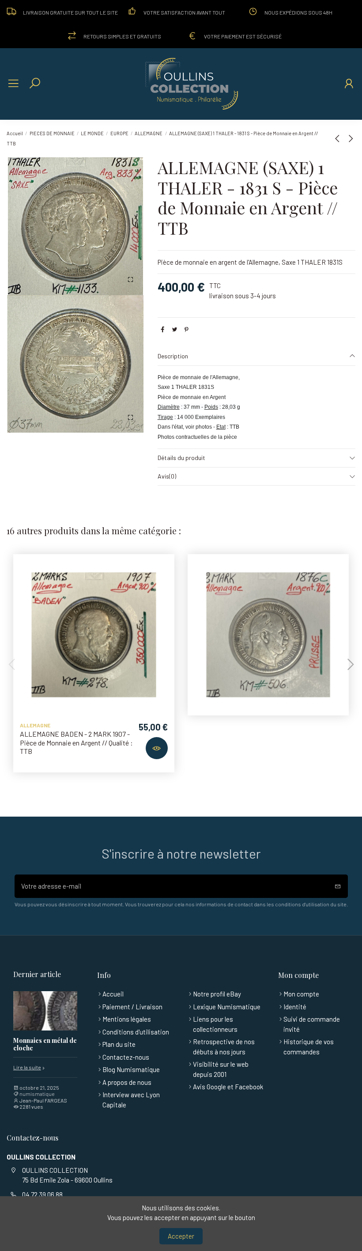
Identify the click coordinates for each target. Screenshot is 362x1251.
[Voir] (157, 748)
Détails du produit (181, 457)
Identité (294, 1007)
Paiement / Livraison (132, 1007)
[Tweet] (174, 329)
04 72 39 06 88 (42, 1194)
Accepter (181, 1236)
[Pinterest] (186, 329)
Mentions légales (126, 1019)
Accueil (113, 994)
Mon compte (301, 994)
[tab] (256, 356)
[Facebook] (162, 329)
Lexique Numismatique (226, 1007)
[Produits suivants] (350, 138)
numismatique (37, 1094)
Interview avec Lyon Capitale (131, 1100)
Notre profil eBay (217, 994)
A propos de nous (126, 1082)
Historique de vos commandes (308, 1047)
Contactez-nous (125, 1057)
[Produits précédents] (339, 138)
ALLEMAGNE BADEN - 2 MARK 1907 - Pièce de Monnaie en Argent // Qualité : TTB (76, 742)
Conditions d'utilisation (135, 1032)
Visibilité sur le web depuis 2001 (221, 1069)
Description (173, 356)
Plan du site (119, 1044)
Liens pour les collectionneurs (215, 1024)
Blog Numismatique (131, 1069)
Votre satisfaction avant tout (184, 12)
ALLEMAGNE (35, 725)
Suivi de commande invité (311, 1024)
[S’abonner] (338, 886)
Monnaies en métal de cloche (45, 1044)
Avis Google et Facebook (228, 1087)
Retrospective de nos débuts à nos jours (224, 1047)
